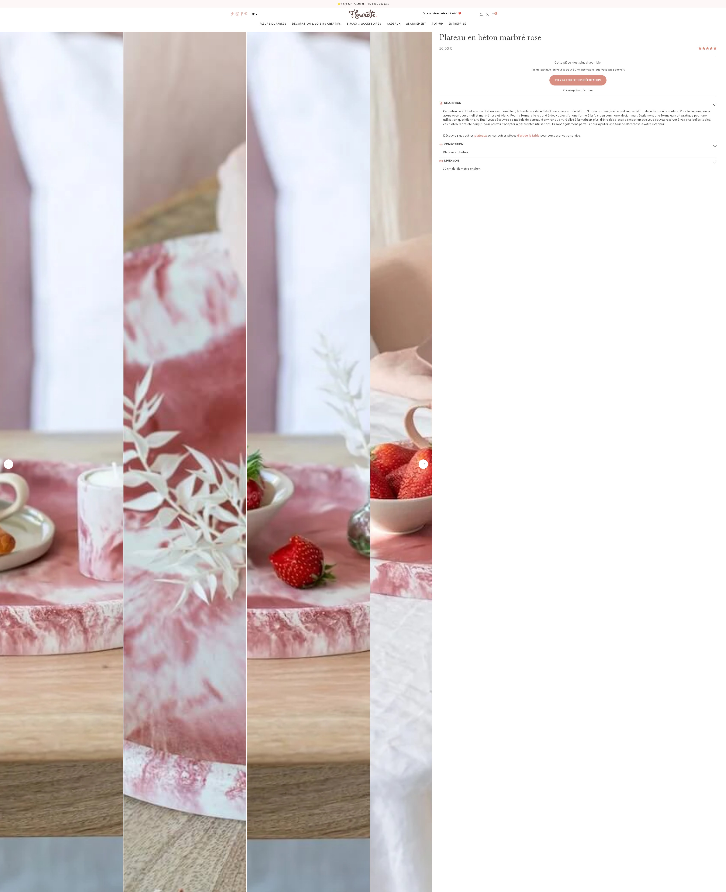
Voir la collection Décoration (578, 80)
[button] (449, 14)
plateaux (480, 135)
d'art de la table (528, 135)
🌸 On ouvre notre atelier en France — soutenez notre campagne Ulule (363, 4)
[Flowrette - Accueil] (363, 14)
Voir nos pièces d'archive (578, 90)
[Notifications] (481, 14)
